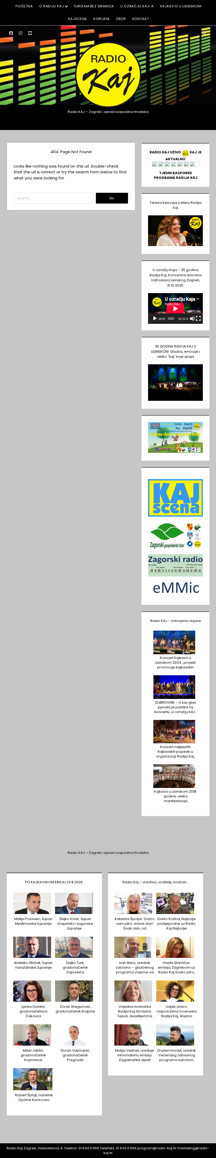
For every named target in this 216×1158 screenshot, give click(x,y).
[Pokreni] (155, 318)
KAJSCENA (77, 18)
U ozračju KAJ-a (137, 6)
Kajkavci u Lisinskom (181, 6)
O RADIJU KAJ (51, 6)
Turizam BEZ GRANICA (93, 6)
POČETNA (24, 6)
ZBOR (121, 18)
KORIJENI (102, 18)
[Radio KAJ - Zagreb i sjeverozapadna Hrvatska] (108, 107)
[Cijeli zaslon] (198, 318)
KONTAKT (140, 18)
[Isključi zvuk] (192, 318)
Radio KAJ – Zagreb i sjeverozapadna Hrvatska (108, 852)
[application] (175, 308)
